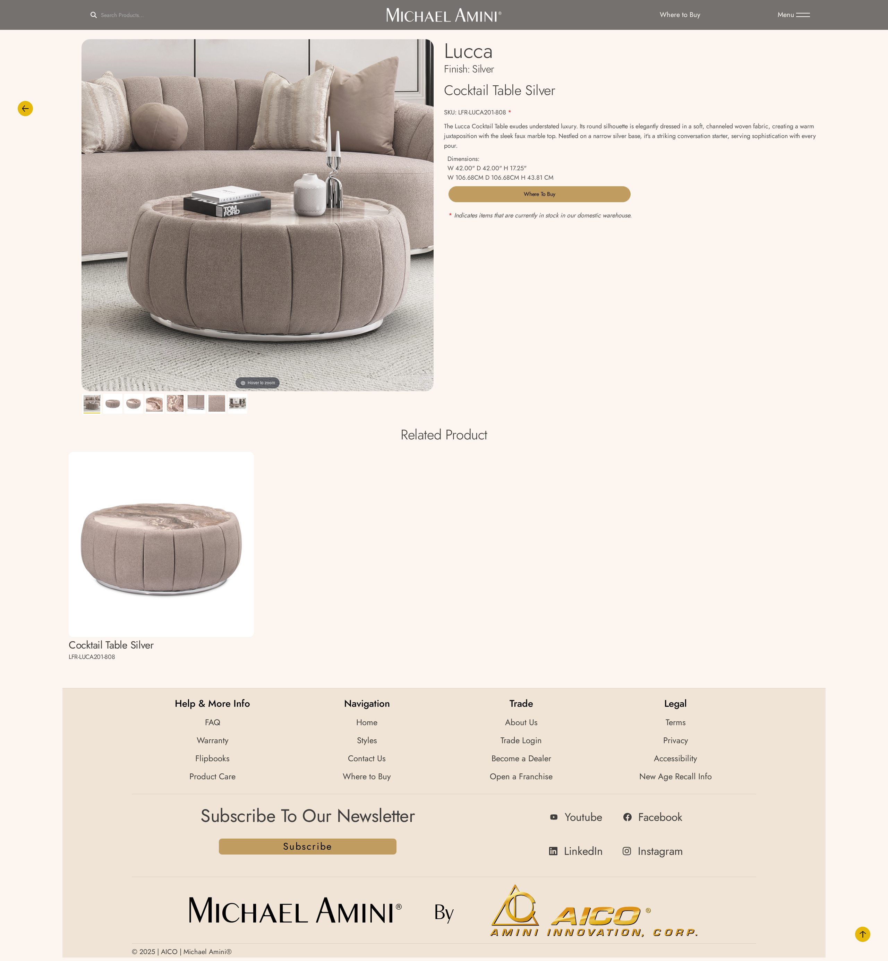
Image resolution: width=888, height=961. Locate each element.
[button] (794, 15)
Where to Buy (539, 194)
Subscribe (307, 846)
